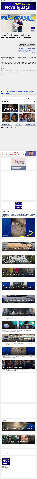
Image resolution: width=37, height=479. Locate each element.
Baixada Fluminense (13, 33)
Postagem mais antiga (30, 124)
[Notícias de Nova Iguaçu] (18, 9)
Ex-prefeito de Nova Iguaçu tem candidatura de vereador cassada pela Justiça (10, 109)
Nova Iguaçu (6, 33)
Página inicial (19, 124)
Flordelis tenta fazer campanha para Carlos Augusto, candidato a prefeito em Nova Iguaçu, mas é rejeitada (9, 118)
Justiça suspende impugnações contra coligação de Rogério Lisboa (27, 110)
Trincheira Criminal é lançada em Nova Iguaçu (12, 367)
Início (2, 33)
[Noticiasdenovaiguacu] (6, 1)
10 (3, 365)
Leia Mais (13, 305)
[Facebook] (1, 1)
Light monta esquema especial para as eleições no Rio (27, 52)
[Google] (4, 1)
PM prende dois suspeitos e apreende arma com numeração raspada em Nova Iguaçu (18, 214)
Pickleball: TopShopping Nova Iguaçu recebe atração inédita (15, 341)
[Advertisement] (9, 48)
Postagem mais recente (7, 124)
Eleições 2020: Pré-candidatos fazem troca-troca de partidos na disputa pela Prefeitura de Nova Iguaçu (27, 118)
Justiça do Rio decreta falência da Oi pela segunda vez (14, 328)
